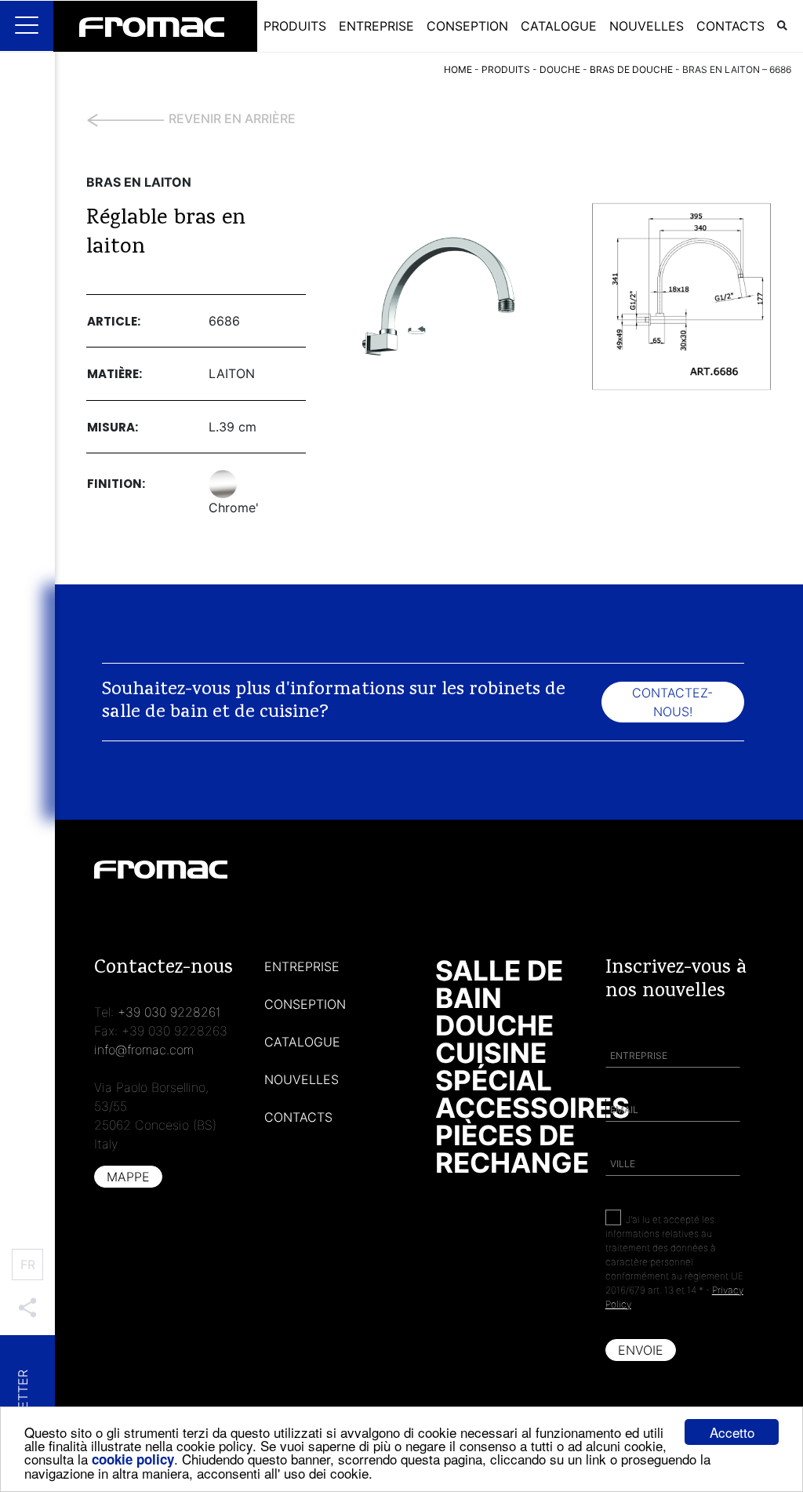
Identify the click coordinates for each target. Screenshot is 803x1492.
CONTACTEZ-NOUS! (672, 702)
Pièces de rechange (512, 1149)
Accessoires (532, 1107)
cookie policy (133, 1459)
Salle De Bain (499, 984)
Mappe (128, 1177)
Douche (494, 1025)
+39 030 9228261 (169, 1012)
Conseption (467, 26)
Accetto (732, 1432)
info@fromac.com (144, 1049)
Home (458, 69)
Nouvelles (646, 26)
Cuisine (491, 1052)
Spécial (493, 1080)
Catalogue (559, 26)
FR (27, 1264)
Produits (294, 26)
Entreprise (376, 26)
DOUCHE (560, 69)
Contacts (730, 26)
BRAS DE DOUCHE (631, 69)
